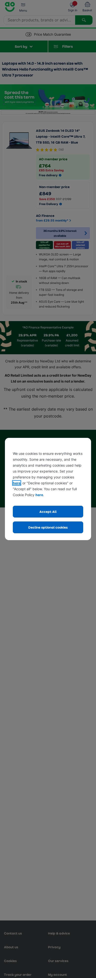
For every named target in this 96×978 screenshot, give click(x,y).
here (16, 483)
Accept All (48, 511)
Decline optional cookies (48, 527)
